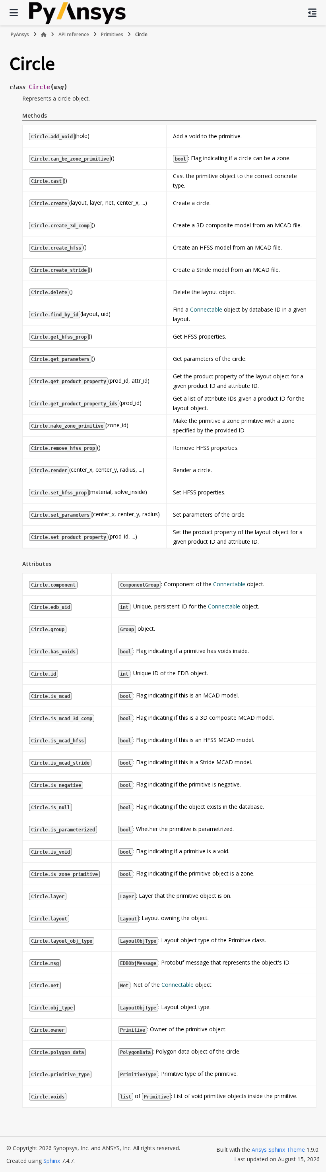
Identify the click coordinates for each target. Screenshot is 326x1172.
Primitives (112, 34)
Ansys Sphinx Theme (279, 1149)
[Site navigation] (13, 12)
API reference (73, 34)
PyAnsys (20, 34)
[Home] (44, 34)
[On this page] (312, 12)
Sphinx (51, 1160)
